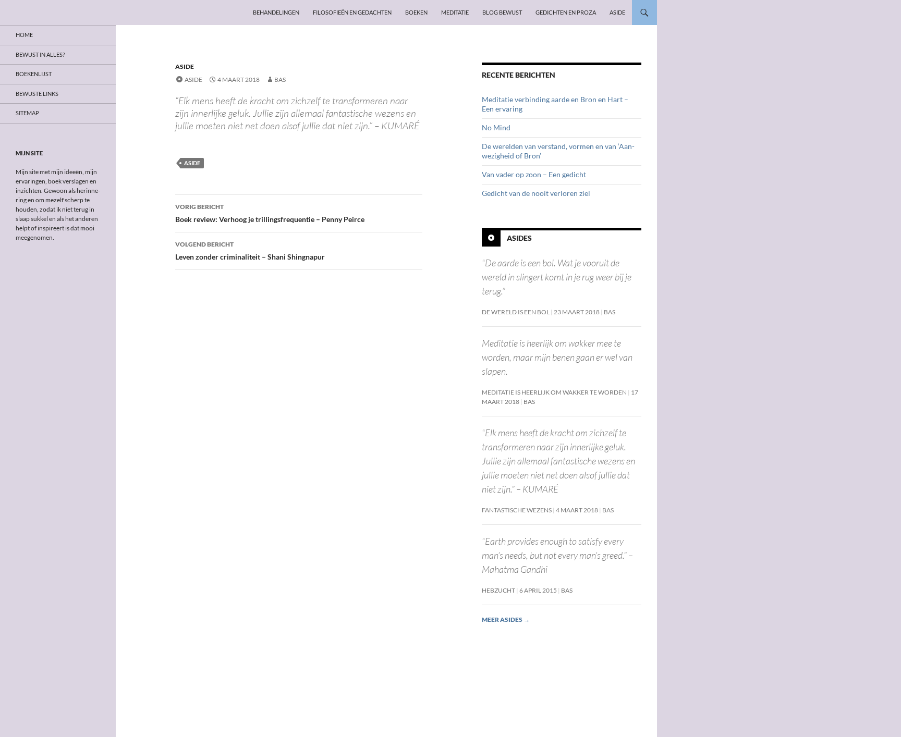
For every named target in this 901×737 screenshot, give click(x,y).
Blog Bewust (502, 12)
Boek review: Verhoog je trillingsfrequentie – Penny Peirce (269, 213)
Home (24, 34)
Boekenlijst (34, 73)
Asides (519, 238)
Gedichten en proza (565, 12)
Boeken (416, 12)
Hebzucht (498, 590)
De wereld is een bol (516, 312)
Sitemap (27, 112)
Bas (280, 79)
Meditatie (455, 12)
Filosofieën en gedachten (352, 12)
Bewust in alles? (40, 54)
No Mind (496, 127)
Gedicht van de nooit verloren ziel (536, 193)
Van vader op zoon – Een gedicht (534, 174)
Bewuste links (37, 93)
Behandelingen (276, 12)
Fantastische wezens (517, 510)
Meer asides (506, 619)
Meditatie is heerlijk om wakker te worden (554, 392)
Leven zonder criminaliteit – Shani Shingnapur (250, 250)
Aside (617, 12)
